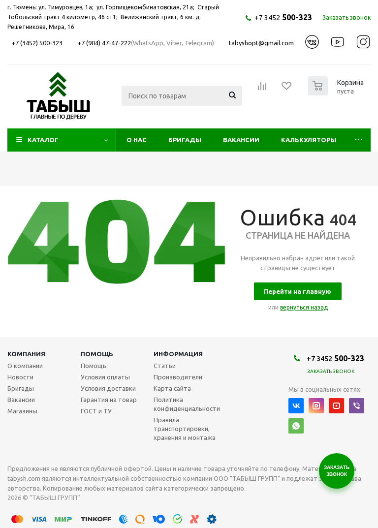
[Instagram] (316, 405)
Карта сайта (172, 388)
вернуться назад (304, 307)
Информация (178, 353)
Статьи (165, 365)
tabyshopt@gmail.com (261, 42)
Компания (26, 353)
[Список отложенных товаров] (287, 89)
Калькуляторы (308, 139)
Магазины (22, 410)
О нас (136, 139)
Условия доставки (108, 388)
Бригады (184, 139)
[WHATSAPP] (296, 426)
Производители (178, 376)
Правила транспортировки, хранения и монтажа (185, 428)
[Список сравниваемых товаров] (262, 89)
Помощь (97, 353)
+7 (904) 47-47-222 (104, 42)
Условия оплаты (105, 376)
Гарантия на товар (109, 399)
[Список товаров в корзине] (337, 92)
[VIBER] (356, 405)
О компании (25, 365)
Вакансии (241, 139)
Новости (20, 376)
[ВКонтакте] (296, 405)
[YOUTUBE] (336, 405)
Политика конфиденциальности (187, 404)
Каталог (43, 139)
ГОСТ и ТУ (96, 410)
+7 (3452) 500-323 (37, 42)
